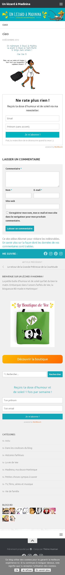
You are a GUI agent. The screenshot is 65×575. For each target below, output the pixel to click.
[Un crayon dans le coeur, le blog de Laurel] (46, 513)
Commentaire (14, 168)
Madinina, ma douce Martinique (21, 469)
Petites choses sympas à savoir (21, 476)
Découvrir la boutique (32, 359)
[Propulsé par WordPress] (31, 549)
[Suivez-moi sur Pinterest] (56, 253)
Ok (16, 570)
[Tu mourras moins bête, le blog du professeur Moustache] (12, 520)
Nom (9, 190)
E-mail (38, 190)
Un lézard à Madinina (16, 4)
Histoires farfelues (14, 455)
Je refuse (27, 570)
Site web (10, 201)
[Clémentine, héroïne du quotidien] (5, 513)
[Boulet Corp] (12, 513)
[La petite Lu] (19, 513)
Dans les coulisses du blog (18, 448)
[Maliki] (53, 513)
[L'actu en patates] (5, 520)
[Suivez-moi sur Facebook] (45, 253)
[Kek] (26, 513)
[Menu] (61, 4)
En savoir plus (43, 570)
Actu (7, 440)
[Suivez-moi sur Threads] (61, 253)
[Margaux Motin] (39, 513)
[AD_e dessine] (33, 513)
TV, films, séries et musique (19, 484)
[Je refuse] (61, 565)
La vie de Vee (11, 462)
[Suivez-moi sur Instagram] (51, 253)
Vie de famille (12, 491)
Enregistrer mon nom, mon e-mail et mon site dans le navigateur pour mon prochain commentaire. (31, 217)
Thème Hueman (50, 549)
